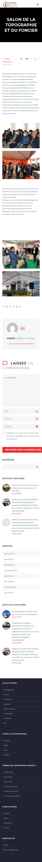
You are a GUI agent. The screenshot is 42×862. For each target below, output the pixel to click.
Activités (7, 813)
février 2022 (8, 587)
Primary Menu (38, 4)
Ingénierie (7, 704)
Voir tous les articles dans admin (21, 343)
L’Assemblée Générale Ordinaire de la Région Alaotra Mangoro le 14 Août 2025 (25, 488)
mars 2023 (8, 565)
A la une (6, 828)
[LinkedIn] (17, 307)
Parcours (7, 740)
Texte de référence (10, 786)
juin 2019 (7, 593)
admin (7, 59)
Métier (6, 845)
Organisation (8, 782)
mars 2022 (8, 581)
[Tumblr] (13, 307)
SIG (5, 723)
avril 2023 (8, 559)
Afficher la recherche (37, 467)
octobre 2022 (9, 570)
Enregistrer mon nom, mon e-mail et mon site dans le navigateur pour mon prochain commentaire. (22, 436)
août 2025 (8, 554)
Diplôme (7, 755)
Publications (7, 62)
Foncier (6, 694)
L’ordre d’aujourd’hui (11, 791)
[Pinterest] (10, 307)
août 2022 (8, 576)
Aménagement (9, 690)
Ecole (6, 750)
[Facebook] (4, 307)
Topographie (8, 714)
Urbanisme (7, 718)
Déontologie (8, 777)
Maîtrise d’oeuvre (10, 709)
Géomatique (8, 699)
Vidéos (6, 818)
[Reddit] (20, 307)
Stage (6, 745)
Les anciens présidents (12, 796)
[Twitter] (7, 307)
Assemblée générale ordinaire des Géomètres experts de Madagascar (25, 612)
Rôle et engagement (11, 850)
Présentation (8, 772)
